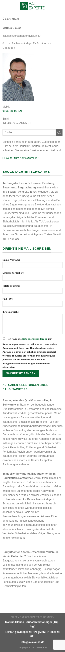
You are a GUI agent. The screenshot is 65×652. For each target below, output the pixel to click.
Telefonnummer (11, 285)
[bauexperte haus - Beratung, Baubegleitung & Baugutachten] (32, 5)
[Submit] (59, 132)
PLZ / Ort (7, 298)
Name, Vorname (11, 259)
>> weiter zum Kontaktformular (20, 158)
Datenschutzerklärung (35, 339)
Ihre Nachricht (10, 311)
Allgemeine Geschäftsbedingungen (32, 617)
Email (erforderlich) (13, 272)
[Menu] (4, 6)
